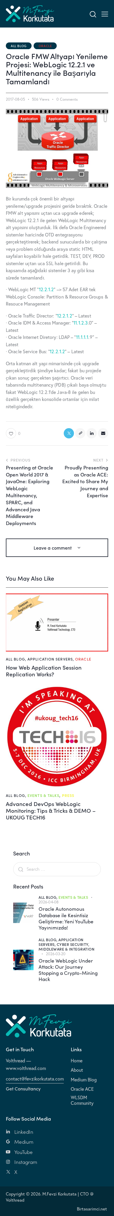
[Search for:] (57, 869)
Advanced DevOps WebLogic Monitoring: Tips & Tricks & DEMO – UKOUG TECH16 (51, 810)
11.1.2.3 (80, 323)
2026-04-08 (48, 902)
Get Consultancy (23, 1088)
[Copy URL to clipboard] (80, 433)
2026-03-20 (56, 953)
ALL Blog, (48, 897)
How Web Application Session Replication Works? (44, 671)
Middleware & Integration (66, 949)
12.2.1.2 (46, 289)
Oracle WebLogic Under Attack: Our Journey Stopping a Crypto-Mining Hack (68, 970)
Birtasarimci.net (92, 1209)
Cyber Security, (73, 944)
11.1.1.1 (82, 337)
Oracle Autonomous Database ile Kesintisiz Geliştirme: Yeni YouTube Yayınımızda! (66, 918)
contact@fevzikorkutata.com (35, 1079)
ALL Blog (19, 45)
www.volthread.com (26, 1068)
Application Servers (50, 659)
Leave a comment (53, 547)
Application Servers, (61, 942)
